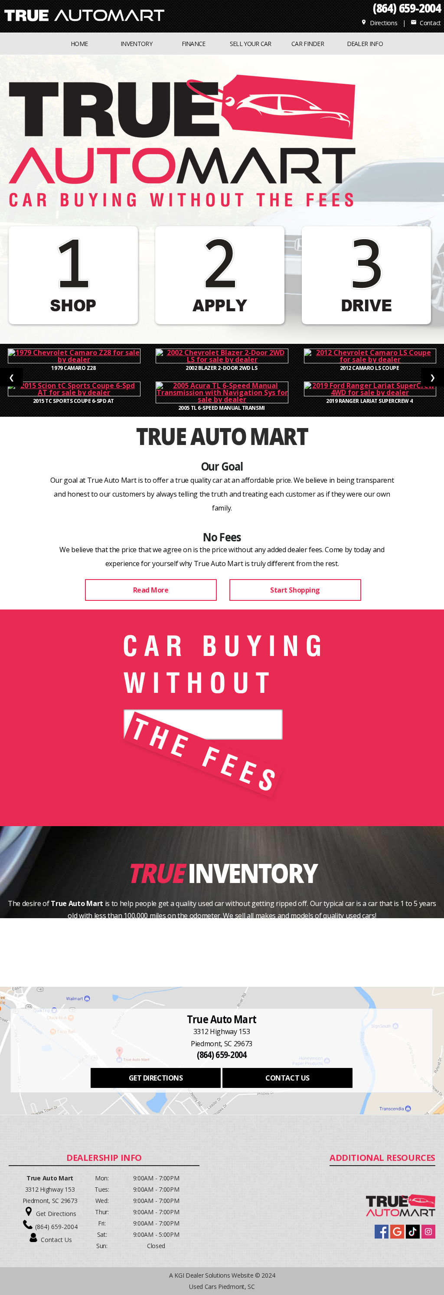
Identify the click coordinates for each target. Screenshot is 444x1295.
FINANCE (194, 44)
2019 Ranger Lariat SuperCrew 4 (370, 401)
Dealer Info (365, 44)
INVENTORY (136, 44)
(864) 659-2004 (56, 1227)
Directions (379, 23)
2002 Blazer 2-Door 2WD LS (222, 368)
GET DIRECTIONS (156, 1078)
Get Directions (56, 1213)
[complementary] (418, 1269)
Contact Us (56, 1240)
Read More (151, 590)
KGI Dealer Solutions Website (213, 1275)
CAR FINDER (307, 44)
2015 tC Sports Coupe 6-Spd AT (74, 401)
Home (79, 44)
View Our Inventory (223, 941)
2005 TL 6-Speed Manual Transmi (222, 408)
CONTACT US (287, 1078)
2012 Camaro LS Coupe (370, 368)
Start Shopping (295, 590)
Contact (426, 23)
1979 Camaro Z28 (73, 368)
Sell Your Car (250, 44)
